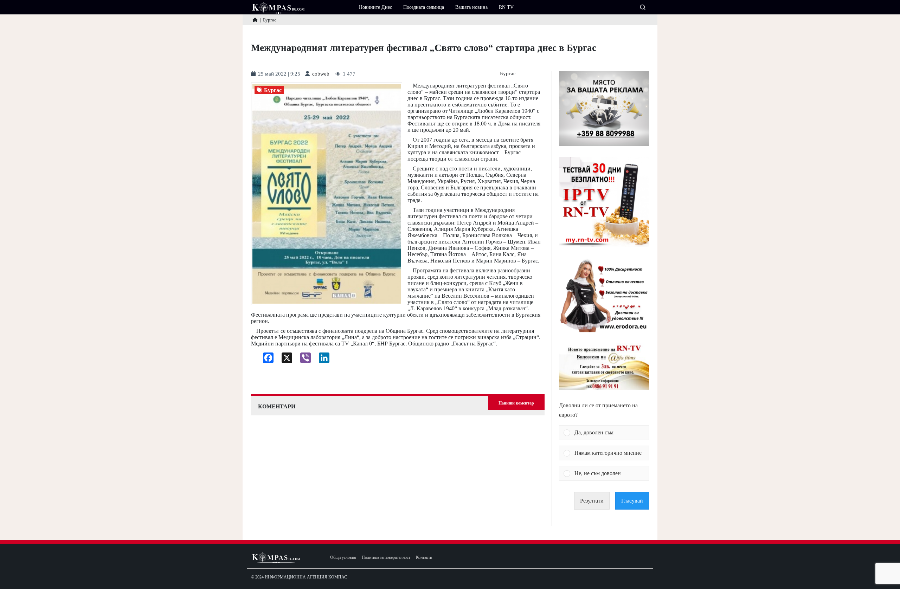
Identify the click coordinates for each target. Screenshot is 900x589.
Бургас (508, 73)
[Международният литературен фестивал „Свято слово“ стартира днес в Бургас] (326, 194)
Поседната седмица (423, 7)
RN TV (506, 7)
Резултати (592, 501)
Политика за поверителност (386, 557)
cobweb (320, 74)
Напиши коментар (516, 403)
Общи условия (343, 557)
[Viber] (303, 359)
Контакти (424, 557)
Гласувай (632, 501)
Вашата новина (471, 7)
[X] (284, 359)
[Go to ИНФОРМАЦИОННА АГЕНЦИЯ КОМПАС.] (255, 20)
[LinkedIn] (321, 359)
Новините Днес (375, 7)
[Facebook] (265, 359)
